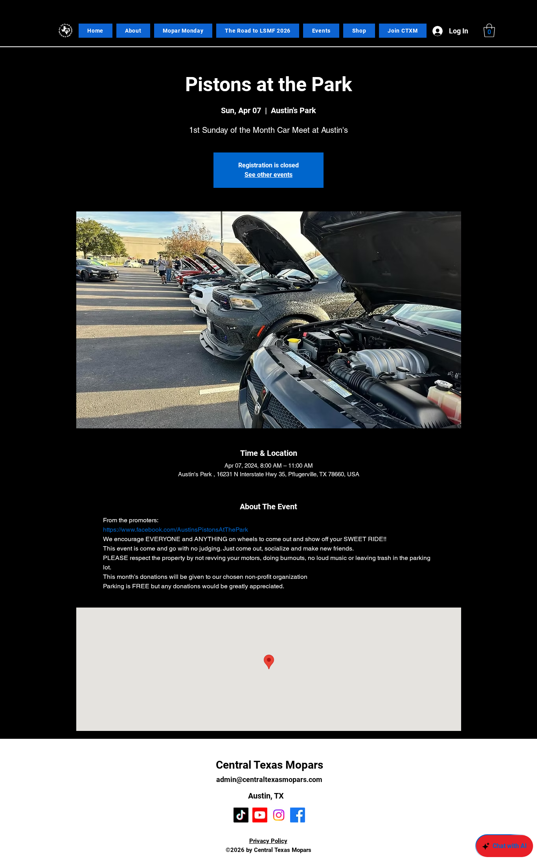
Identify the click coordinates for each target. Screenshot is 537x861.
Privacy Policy (268, 840)
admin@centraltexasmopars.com (269, 779)
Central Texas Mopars (269, 764)
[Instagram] (278, 815)
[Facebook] (297, 815)
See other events (268, 174)
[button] (489, 30)
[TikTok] (241, 815)
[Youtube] (259, 815)
